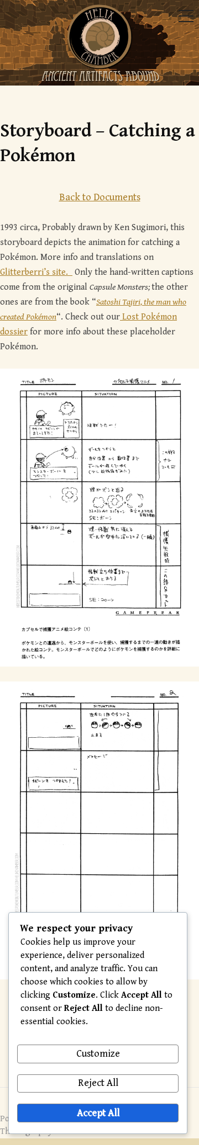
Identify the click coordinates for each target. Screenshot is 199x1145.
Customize (98, 1053)
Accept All (98, 1113)
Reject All (98, 1083)
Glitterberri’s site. (36, 272)
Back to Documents (99, 197)
